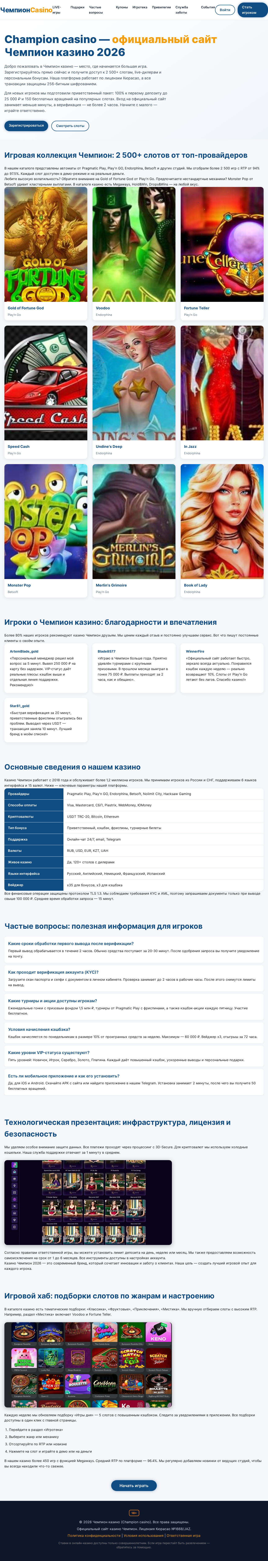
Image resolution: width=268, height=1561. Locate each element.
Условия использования (144, 1535)
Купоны (122, 7)
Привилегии (161, 7)
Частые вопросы (96, 9)
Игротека (140, 7)
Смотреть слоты (70, 126)
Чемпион (26, 10)
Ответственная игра (183, 1535)
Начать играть (134, 1485)
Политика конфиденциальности (94, 1535)
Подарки (77, 7)
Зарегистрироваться (26, 125)
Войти (225, 10)
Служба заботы (181, 9)
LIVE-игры (57, 9)
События (208, 7)
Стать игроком (249, 10)
